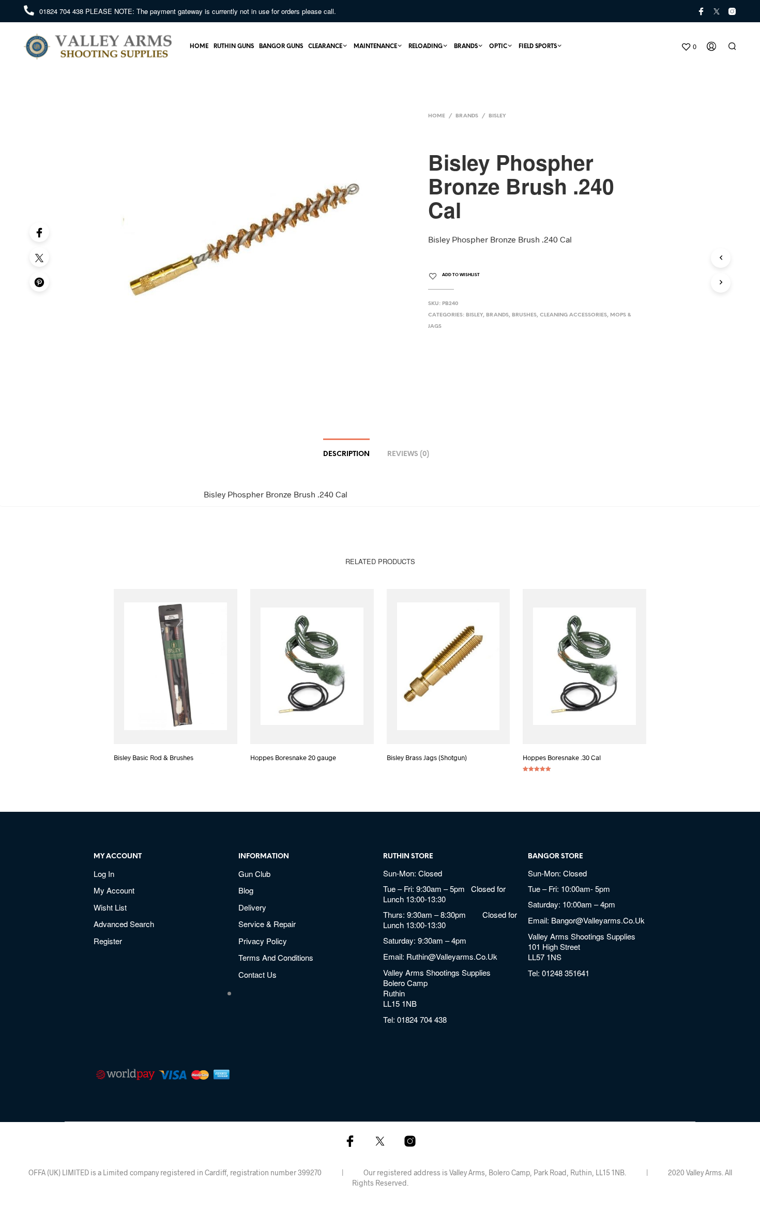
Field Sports (538, 46)
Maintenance (375, 46)
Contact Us (257, 974)
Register (108, 940)
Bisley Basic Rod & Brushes (153, 757)
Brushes (524, 315)
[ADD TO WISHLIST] (185, 730)
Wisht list (110, 907)
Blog (245, 890)
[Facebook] (39, 232)
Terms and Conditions (275, 957)
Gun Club (254, 873)
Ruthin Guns (234, 46)
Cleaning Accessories (573, 315)
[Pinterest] (39, 282)
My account (114, 890)
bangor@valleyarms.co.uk (598, 920)
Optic (498, 46)
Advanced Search (124, 923)
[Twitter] (39, 257)
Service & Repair (267, 923)
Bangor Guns (281, 46)
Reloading (425, 46)
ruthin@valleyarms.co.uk (451, 956)
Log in (104, 873)
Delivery (252, 907)
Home (199, 46)
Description (346, 454)
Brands (466, 46)
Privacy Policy (262, 940)
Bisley (497, 116)
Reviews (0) (408, 454)
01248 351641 (565, 972)
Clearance (325, 46)
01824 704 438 (62, 11)
